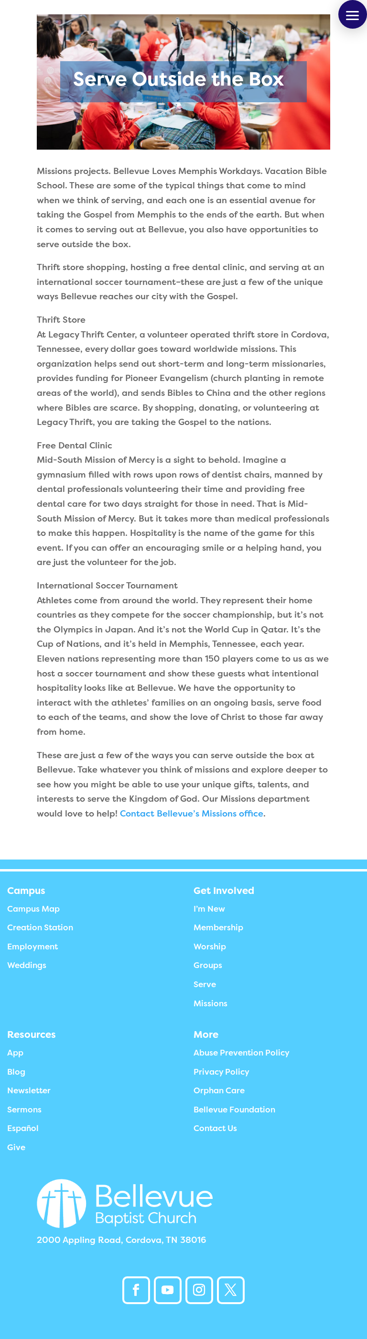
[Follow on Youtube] (168, 1290)
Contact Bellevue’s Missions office (191, 813)
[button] (352, 14)
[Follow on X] (231, 1290)
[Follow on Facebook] (136, 1290)
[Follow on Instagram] (199, 1290)
